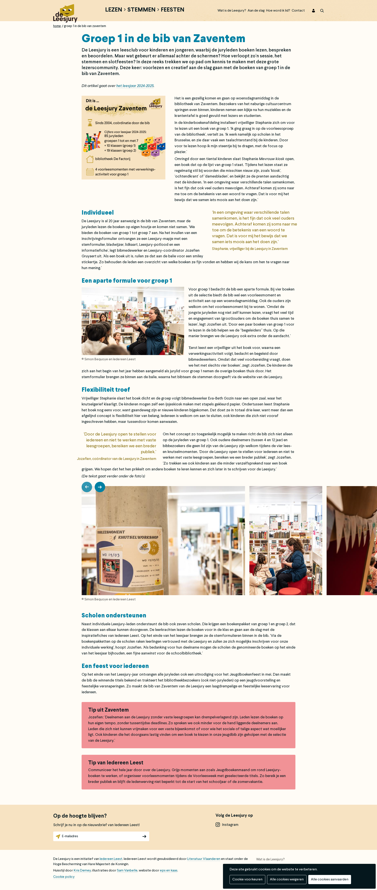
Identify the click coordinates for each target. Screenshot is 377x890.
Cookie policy (64, 877)
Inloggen (310, 10)
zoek (319, 10)
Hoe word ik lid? (278, 10)
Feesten (172, 10)
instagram (230, 825)
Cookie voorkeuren (247, 879)
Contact (298, 10)
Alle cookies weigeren (287, 879)
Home (57, 26)
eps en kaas (168, 870)
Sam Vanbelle (127, 870)
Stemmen (141, 10)
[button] (87, 487)
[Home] (65, 12)
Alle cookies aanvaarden (329, 879)
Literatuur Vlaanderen (203, 859)
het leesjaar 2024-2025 (135, 86)
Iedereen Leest (111, 859)
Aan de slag (256, 10)
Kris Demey (82, 870)
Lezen (113, 10)
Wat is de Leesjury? (232, 10)
